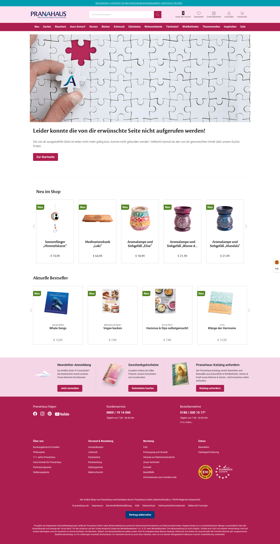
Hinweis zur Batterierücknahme (159, 457)
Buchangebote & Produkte (46, 447)
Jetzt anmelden (70, 388)
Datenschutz (148, 505)
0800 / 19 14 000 (118, 412)
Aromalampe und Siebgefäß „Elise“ (140, 244)
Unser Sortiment (151, 462)
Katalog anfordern (210, 388)
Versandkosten (95, 447)
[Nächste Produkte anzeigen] (246, 226)
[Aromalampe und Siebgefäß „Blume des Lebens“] (182, 218)
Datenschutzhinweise (172, 526)
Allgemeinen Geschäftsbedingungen (62, 526)
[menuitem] (37, 27)
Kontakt (147, 467)
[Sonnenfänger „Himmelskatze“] (55, 218)
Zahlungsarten (95, 467)
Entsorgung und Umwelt (155, 452)
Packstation (94, 457)
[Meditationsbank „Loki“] (98, 218)
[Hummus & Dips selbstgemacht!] (167, 305)
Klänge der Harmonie (222, 328)
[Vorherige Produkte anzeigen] (33, 226)
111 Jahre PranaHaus (44, 457)
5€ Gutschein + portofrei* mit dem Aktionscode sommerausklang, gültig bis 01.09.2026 (138, 3)
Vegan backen (112, 328)
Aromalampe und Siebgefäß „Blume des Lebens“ (182, 244)
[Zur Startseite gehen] (49, 14)
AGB (137, 505)
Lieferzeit (92, 452)
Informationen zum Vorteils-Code (159, 477)
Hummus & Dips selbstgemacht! (167, 328)
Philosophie (39, 452)
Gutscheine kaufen (143, 388)
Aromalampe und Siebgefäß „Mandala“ (225, 244)
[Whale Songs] (58, 305)
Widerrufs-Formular (198, 505)
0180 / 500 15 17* (192, 412)
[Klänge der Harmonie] (222, 305)
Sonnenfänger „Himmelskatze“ (55, 244)
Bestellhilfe (148, 472)
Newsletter (203, 447)
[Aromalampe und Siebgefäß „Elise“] (140, 218)
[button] (31, 309)
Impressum (97, 505)
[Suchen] (157, 14)
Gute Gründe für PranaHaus (47, 462)
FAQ (145, 447)
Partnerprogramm (42, 467)
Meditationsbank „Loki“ (97, 244)
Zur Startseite (45, 157)
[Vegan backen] (113, 305)
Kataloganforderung (208, 452)
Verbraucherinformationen (171, 505)
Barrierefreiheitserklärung (119, 505)
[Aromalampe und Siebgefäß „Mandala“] (225, 218)
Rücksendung (95, 462)
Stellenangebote (41, 472)
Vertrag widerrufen (140, 514)
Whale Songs (57, 328)
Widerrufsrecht (95, 472)
